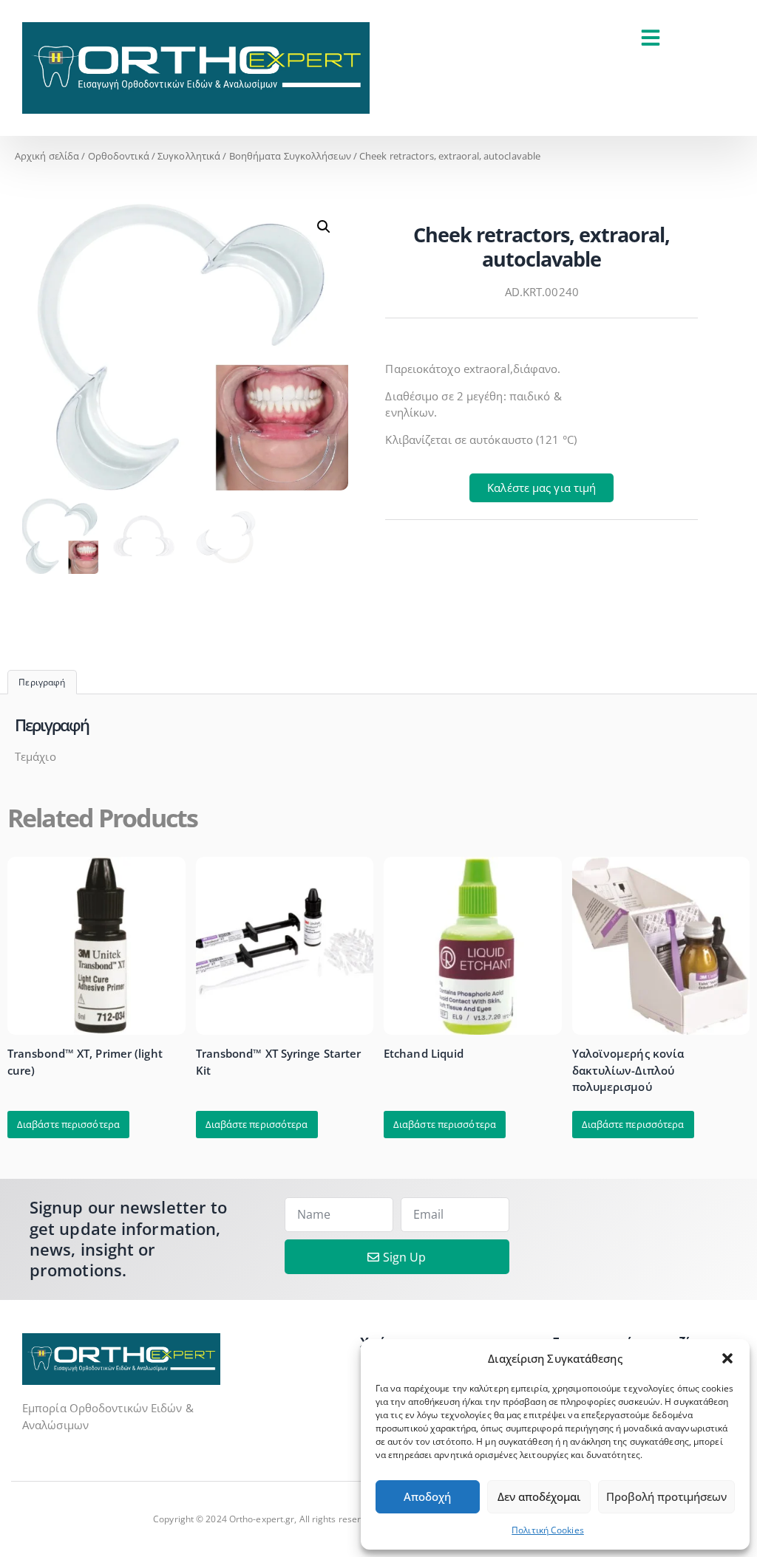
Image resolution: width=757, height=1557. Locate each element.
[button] (727, 1358)
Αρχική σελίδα (47, 155)
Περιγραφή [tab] (41, 682)
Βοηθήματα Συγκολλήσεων (290, 155)
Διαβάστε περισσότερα (68, 1124)
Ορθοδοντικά (118, 155)
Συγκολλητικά (188, 155)
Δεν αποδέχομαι (539, 1496)
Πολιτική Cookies (548, 1530)
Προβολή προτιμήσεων (666, 1496)
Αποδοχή (427, 1496)
